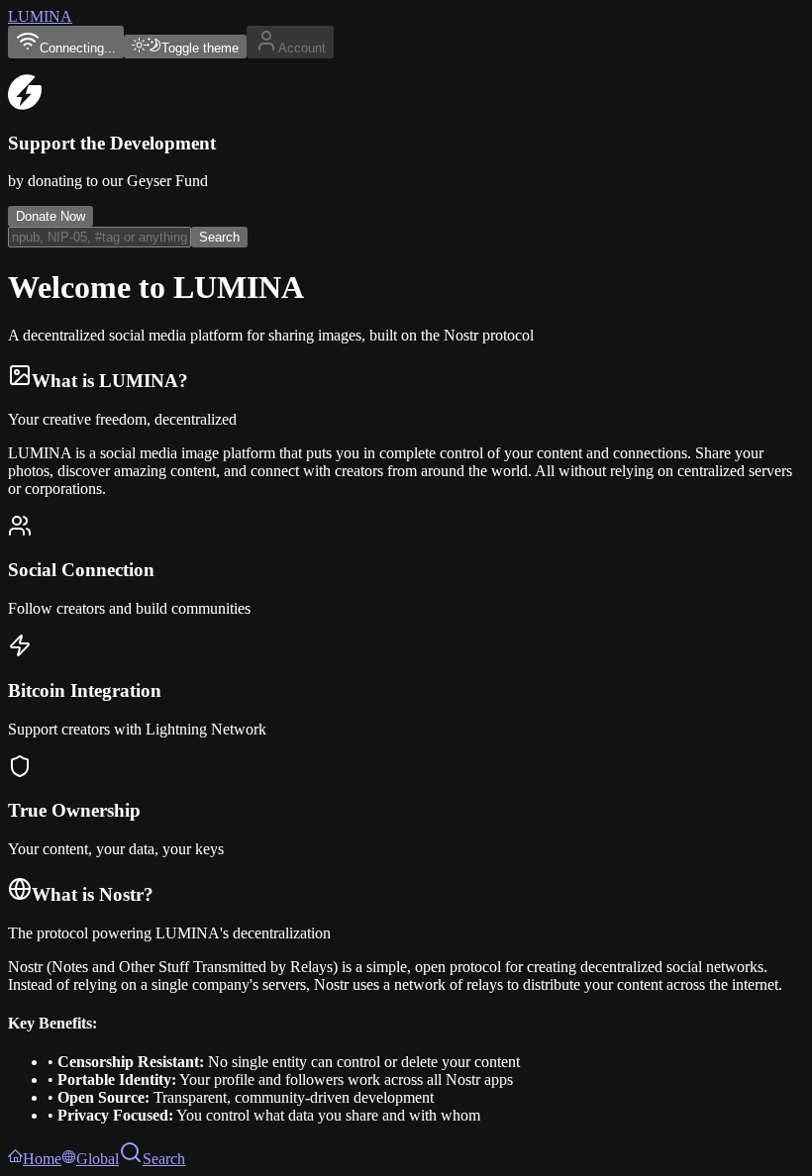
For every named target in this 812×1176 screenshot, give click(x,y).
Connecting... (78, 48)
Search (219, 237)
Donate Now (50, 216)
